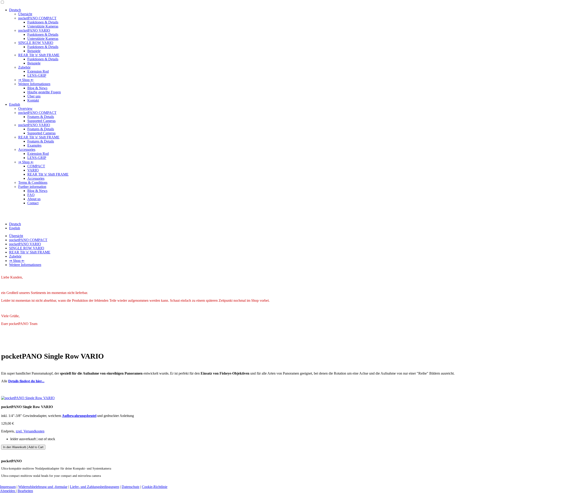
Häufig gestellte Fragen (44, 92)
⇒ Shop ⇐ (25, 80)
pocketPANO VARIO (34, 30)
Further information (32, 187)
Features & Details (40, 117)
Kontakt (33, 100)
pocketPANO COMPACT (37, 18)
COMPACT (36, 166)
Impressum (8, 487)
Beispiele (34, 51)
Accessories (26, 149)
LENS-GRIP (36, 75)
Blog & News (37, 88)
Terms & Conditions (32, 182)
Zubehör (24, 67)
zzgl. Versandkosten (30, 431)
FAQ (31, 195)
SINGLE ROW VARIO (35, 43)
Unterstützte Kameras (42, 26)
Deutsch (15, 10)
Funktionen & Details (42, 22)
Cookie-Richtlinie (154, 487)
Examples (34, 145)
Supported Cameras (41, 121)
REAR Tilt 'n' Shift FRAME (38, 55)
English (14, 104)
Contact (32, 203)
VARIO (33, 170)
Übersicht (25, 14)
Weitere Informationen (34, 84)
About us (34, 199)
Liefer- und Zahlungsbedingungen (94, 487)
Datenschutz (130, 487)
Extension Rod (38, 71)
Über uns (34, 96)
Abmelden (8, 491)
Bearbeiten (25, 491)
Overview (25, 108)
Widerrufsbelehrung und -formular (42, 487)
